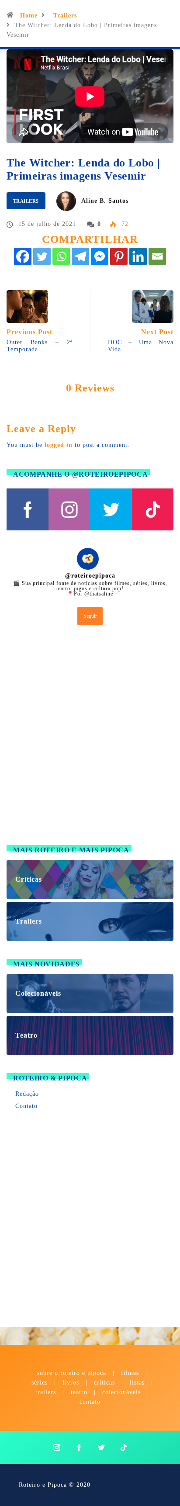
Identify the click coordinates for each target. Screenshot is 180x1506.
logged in (59, 445)
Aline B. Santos (104, 200)
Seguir (90, 616)
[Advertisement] (90, 737)
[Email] (157, 256)
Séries (40, 1382)
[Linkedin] (138, 256)
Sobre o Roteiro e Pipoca (71, 1373)
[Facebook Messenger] (99, 256)
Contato (26, 1106)
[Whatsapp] (61, 256)
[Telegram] (80, 256)
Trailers (65, 15)
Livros (70, 1382)
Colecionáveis (121, 1392)
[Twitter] (42, 256)
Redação (27, 1094)
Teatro (79, 1392)
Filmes (130, 1373)
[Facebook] (22, 256)
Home (29, 15)
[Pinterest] (119, 256)
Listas (137, 1382)
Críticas (104, 1382)
